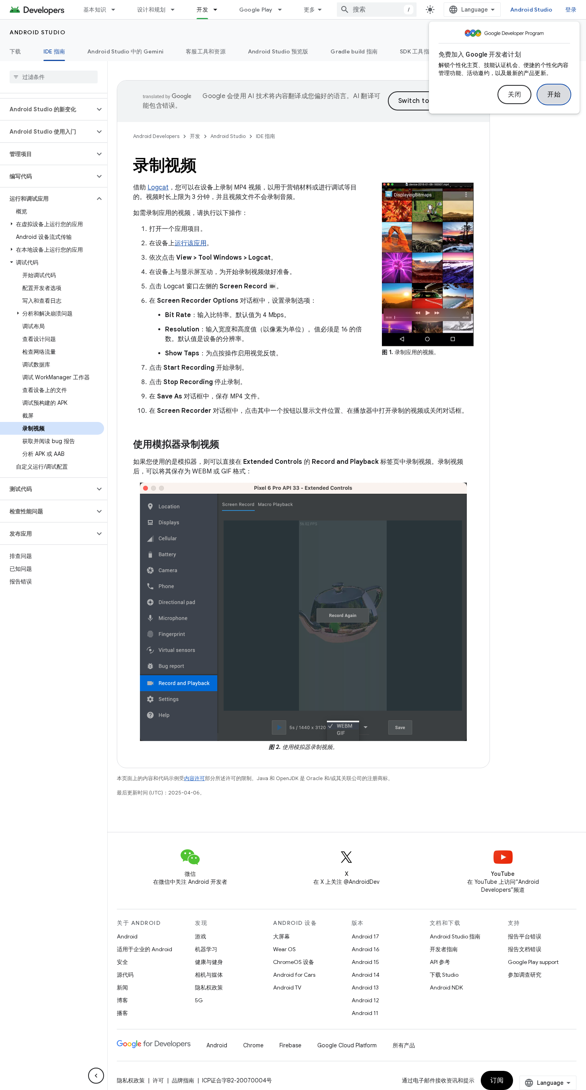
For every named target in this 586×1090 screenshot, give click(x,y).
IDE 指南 (54, 51)
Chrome (253, 1045)
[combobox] (377, 9)
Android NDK (446, 987)
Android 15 (365, 962)
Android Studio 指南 (455, 936)
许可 (158, 1080)
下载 (15, 51)
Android (127, 936)
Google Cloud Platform (347, 1045)
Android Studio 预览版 (278, 51)
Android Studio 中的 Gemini (125, 51)
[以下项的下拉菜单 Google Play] (283, 9)
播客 (122, 1013)
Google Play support (533, 962)
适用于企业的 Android (144, 949)
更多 (309, 9)
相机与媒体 (209, 974)
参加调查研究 (524, 974)
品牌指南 (183, 1080)
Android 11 (365, 1013)
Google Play (256, 9)
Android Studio (531, 9)
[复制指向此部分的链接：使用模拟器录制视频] (227, 445)
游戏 (200, 936)
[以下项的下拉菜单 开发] (219, 9)
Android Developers (156, 136)
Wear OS (284, 949)
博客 (122, 1000)
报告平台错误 (524, 936)
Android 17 (365, 936)
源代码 (125, 974)
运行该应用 (190, 243)
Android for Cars (294, 974)
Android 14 (366, 974)
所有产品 (404, 1045)
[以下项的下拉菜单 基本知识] (117, 9)
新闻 (122, 987)
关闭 (514, 95)
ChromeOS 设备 (293, 962)
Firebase (290, 1045)
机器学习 (206, 949)
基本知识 (94, 9)
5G (199, 1000)
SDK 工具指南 (417, 51)
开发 (202, 9)
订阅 (496, 1080)
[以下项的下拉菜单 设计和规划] (176, 9)
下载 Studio (444, 974)
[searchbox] (54, 77)
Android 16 (366, 949)
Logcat (158, 187)
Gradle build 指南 (354, 51)
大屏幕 (281, 936)
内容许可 (194, 778)
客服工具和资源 (206, 51)
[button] (47, 109)
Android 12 (365, 1000)
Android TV (287, 987)
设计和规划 (151, 9)
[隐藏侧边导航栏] (96, 1076)
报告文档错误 (524, 949)
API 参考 (440, 962)
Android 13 (365, 987)
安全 (122, 962)
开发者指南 (444, 949)
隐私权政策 (209, 987)
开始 (553, 95)
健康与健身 (209, 962)
